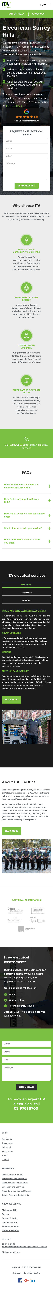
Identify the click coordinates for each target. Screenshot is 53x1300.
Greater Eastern (9, 1222)
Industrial (26, 600)
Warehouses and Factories (14, 1178)
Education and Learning (13, 1187)
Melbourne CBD (9, 1210)
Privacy (16, 1273)
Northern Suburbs (10, 1230)
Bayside (5, 1214)
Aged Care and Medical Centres (17, 1191)
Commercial (26, 593)
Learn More (11, 699)
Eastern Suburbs (9, 1218)
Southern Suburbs (10, 1226)
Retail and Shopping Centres (15, 1182)
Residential (26, 585)
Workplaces (7, 1151)
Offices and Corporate (12, 1174)
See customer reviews (26, 121)
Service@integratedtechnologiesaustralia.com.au (24, 1246)
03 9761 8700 (38, 14)
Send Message (26, 1087)
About (5, 1155)
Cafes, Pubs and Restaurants (15, 1195)
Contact (5, 1159)
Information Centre (31, 1273)
